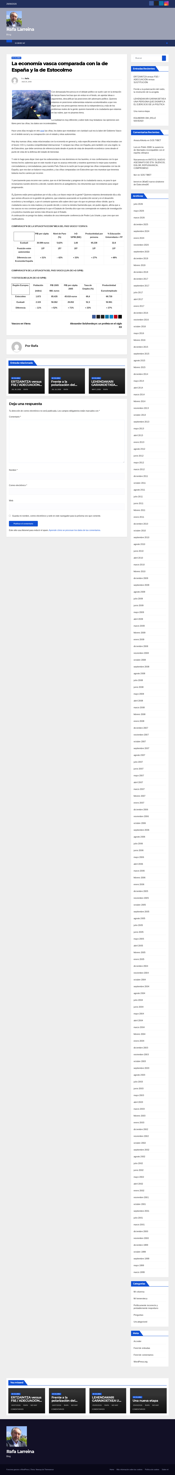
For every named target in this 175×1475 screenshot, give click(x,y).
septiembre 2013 (141, 422)
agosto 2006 (139, 837)
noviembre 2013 (141, 408)
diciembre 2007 (141, 728)
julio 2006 (138, 844)
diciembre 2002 (141, 1129)
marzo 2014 (139, 394)
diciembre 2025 (141, 224)
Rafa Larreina (20, 29)
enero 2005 (139, 959)
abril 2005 (138, 946)
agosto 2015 (139, 360)
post (42, 131)
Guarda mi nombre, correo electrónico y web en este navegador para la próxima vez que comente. (56, 516)
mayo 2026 (139, 211)
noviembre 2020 (141, 245)
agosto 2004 (139, 993)
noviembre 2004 (141, 973)
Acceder (137, 1341)
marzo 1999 (139, 1272)
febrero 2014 (139, 401)
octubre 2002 (140, 1143)
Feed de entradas (142, 1348)
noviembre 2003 (141, 1054)
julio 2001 (138, 1218)
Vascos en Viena (21, 323)
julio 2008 (138, 680)
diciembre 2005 (141, 891)
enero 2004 (139, 1041)
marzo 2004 (139, 1027)
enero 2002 (139, 1190)
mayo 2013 (139, 428)
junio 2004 (138, 1007)
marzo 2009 (139, 626)
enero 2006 (139, 884)
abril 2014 (138, 388)
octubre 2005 (140, 905)
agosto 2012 (139, 449)
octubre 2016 (140, 326)
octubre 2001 (140, 1204)
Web (11, 500)
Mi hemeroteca (140, 1298)
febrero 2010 (139, 571)
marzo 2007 (139, 789)
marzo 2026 (139, 218)
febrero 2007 (139, 796)
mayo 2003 (139, 1095)
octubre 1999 (140, 1252)
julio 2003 (138, 1082)
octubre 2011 (140, 483)
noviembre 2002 (141, 1136)
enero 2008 (139, 721)
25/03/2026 (138, 1405)
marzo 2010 (139, 565)
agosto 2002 (139, 1156)
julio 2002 (138, 1163)
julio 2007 (138, 762)
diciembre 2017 (141, 279)
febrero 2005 (139, 952)
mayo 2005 (139, 939)
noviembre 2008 (141, 653)
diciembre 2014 (141, 374)
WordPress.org (141, 1362)
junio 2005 (138, 932)
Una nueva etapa (142, 111)
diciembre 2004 (141, 966)
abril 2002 (138, 1184)
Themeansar (49, 1470)
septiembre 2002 (141, 1150)
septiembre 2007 (141, 748)
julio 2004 (138, 1000)
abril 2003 (138, 1102)
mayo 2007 (139, 775)
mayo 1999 (139, 1265)
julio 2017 (138, 292)
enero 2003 (139, 1122)
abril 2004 (138, 1020)
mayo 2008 (139, 694)
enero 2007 (139, 803)
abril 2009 (138, 619)
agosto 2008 (139, 673)
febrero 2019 (139, 265)
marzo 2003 (139, 1109)
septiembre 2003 (141, 1068)
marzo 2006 (139, 871)
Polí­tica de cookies (152, 1470)
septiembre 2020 (141, 252)
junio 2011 (138, 503)
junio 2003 (138, 1088)
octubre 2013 (140, 415)
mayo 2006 (139, 857)
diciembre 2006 (141, 809)
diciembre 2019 (141, 258)
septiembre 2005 (141, 912)
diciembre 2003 (141, 1048)
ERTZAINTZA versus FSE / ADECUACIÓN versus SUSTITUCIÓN (146, 79)
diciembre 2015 (141, 347)
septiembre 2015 (141, 354)
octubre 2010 (140, 531)
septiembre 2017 (141, 286)
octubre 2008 (140, 660)
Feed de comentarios (143, 1355)
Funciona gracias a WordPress (18, 1470)
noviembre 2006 (141, 816)
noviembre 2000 (141, 1238)
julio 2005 (138, 925)
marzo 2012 (139, 469)
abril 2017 (138, 299)
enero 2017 (139, 306)
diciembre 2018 (141, 272)
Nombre (13, 470)
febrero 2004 (139, 1034)
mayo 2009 (139, 612)
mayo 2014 (139, 381)
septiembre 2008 (141, 667)
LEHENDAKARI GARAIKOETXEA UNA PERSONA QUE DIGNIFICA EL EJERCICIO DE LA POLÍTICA (150, 102)
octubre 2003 (140, 1061)
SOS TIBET (155, 140)
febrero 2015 (139, 367)
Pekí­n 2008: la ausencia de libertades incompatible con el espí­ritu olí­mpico (149, 150)
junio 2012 (138, 456)
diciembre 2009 (141, 578)
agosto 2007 (139, 755)
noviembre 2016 (141, 320)
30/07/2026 (16, 1405)
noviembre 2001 (141, 1197)
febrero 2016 (139, 340)
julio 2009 (138, 599)
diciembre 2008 (141, 646)
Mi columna (16, 58)
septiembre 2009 (141, 585)
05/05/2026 (97, 1405)
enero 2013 (139, 442)
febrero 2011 (139, 510)
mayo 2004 (139, 1014)
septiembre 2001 (141, 1211)
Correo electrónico (18, 485)
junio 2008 (138, 687)
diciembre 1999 (141, 1245)
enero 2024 (139, 238)
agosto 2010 (139, 544)
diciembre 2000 (141, 1231)
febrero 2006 (139, 878)
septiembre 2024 (141, 231)
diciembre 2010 (141, 524)
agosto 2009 (139, 592)
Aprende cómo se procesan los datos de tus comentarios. (75, 530)
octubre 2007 (140, 741)
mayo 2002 (139, 1177)
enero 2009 (139, 639)
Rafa (27, 78)
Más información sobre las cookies (129, 1470)
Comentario (15, 417)
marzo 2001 (139, 1225)
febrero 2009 (139, 633)
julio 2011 (138, 497)
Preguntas (138, 1315)
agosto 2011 (139, 490)
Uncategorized (140, 1322)
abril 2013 (138, 435)
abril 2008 (138, 701)
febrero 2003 (139, 1116)
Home (112, 1470)
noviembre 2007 (141, 735)
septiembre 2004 (141, 986)
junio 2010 (138, 551)
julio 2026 (138, 204)
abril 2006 (138, 864)
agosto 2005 (139, 918)
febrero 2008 (139, 714)
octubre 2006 (140, 823)
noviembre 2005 (141, 898)
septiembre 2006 (141, 830)
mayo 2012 (139, 462)
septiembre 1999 (141, 1259)
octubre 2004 (140, 980)
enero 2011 (139, 517)
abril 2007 (138, 782)
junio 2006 (138, 850)
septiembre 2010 (141, 537)
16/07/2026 (57, 1405)
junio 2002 (138, 1170)
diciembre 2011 (141, 476)
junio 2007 (138, 769)
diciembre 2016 (141, 313)
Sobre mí (20, 43)
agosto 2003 (139, 1075)
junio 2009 (138, 605)
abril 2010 (138, 558)
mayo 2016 (139, 333)
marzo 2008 (139, 707)
